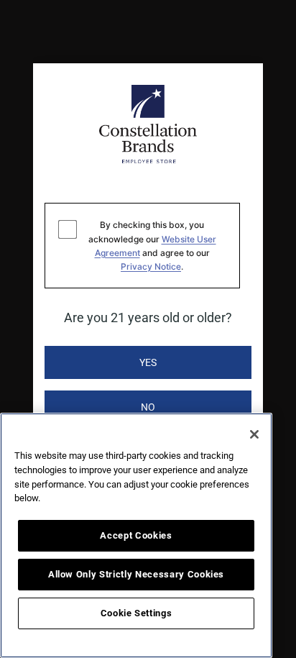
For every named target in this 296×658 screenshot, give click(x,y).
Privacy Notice (151, 266)
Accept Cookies (136, 535)
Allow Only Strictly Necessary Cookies (136, 574)
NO (148, 407)
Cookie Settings (136, 613)
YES (148, 362)
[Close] (254, 434)
